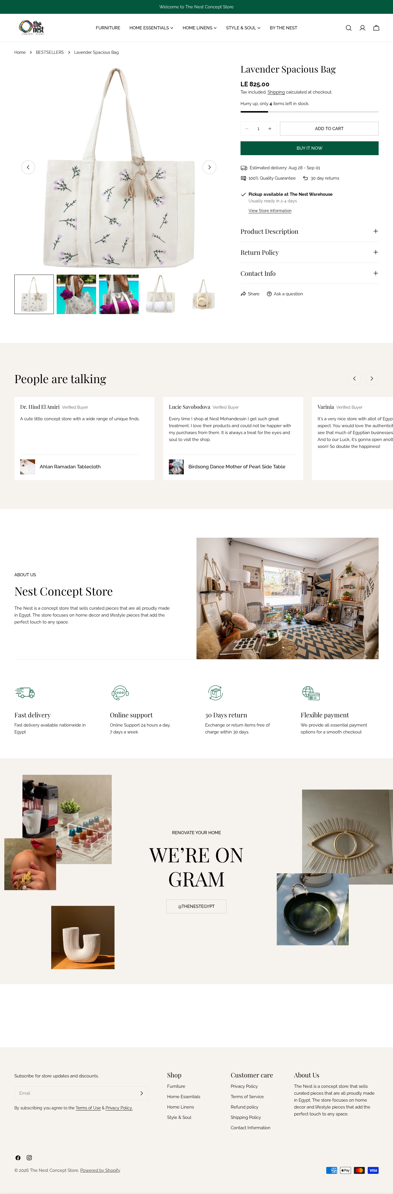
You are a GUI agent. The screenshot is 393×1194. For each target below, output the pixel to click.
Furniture (176, 1086)
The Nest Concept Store (54, 1170)
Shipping (276, 92)
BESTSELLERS (50, 52)
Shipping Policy (246, 1117)
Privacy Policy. (119, 1108)
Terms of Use (88, 1108)
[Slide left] (28, 167)
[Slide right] (209, 167)
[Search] (348, 28)
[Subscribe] (142, 1093)
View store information (270, 210)
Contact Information (250, 1127)
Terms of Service (247, 1096)
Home (20, 52)
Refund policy (244, 1107)
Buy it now (310, 148)
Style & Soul (179, 1117)
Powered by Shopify (100, 1170)
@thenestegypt (196, 906)
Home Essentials (183, 1096)
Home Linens (180, 1107)
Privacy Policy (244, 1086)
